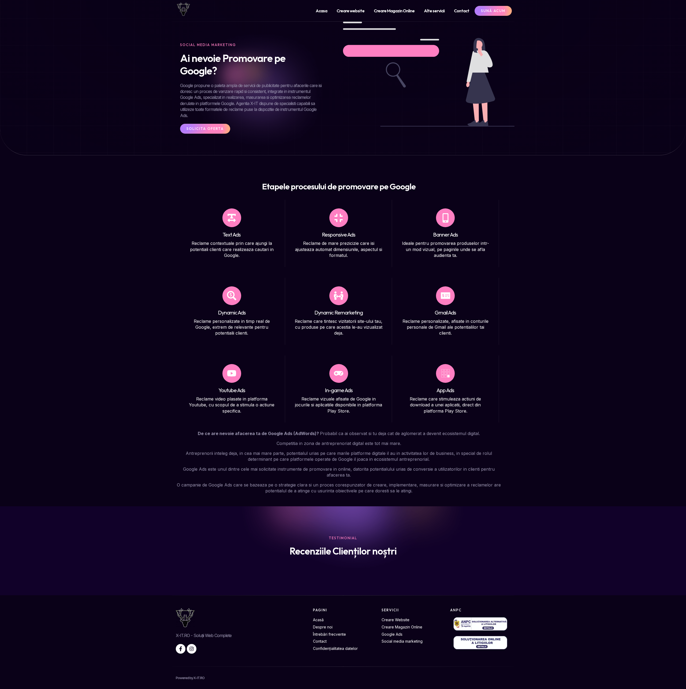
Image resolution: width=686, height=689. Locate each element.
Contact (461, 10)
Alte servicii (434, 10)
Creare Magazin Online (394, 10)
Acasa (321, 10)
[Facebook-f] (180, 649)
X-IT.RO (198, 678)
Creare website (350, 10)
